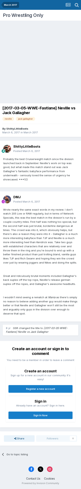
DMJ (17, 197)
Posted (26, 151)
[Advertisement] (40, 61)
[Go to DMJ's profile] (7, 199)
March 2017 (31, 132)
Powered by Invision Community (40, 483)
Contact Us (33, 478)
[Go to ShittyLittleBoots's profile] (7, 149)
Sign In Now (40, 415)
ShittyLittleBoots (17, 128)
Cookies (49, 478)
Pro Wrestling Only (23, 15)
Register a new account (40, 388)
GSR (15, 328)
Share (20, 438)
